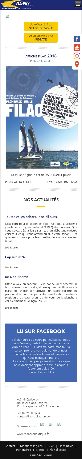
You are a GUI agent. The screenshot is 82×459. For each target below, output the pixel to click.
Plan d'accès (58, 449)
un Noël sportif (16, 277)
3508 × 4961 (53, 175)
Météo (40, 449)
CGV (51, 446)
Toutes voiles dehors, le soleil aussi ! (32, 217)
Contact (10, 446)
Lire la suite (12, 247)
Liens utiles (66, 446)
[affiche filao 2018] (41, 168)
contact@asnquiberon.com (34, 416)
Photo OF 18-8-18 (17, 182)
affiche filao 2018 (41, 56)
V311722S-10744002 (63, 182)
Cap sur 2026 (15, 257)
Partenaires (23, 449)
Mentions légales (31, 446)
